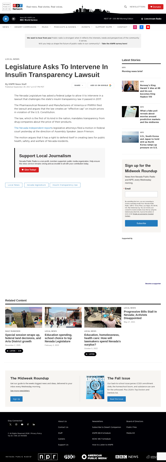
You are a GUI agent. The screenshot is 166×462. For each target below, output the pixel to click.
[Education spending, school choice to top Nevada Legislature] (63, 317)
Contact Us (63, 427)
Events (86, 27)
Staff (60, 433)
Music (45, 27)
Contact (122, 27)
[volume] (13, 19)
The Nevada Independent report (32, 128)
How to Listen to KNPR (102, 445)
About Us (62, 421)
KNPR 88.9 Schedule (101, 433)
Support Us (63, 445)
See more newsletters (20, 390)
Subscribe (141, 223)
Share (77, 85)
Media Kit (130, 433)
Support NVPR (104, 27)
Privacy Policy (36, 433)
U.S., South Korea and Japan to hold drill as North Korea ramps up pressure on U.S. (149, 142)
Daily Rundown (12, 331)
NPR (124, 67)
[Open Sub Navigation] (11, 27)
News (6, 27)
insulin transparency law (65, 185)
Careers (61, 439)
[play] (6, 18)
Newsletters (137, 6)
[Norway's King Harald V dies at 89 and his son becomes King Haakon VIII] (130, 86)
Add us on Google (99, 85)
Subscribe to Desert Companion (106, 427)
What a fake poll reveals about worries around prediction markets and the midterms (150, 116)
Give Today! (30, 170)
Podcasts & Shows (65, 27)
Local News (12, 59)
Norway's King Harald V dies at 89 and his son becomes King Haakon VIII (150, 91)
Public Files (131, 427)
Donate (157, 6)
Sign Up (16, 399)
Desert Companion (25, 27)
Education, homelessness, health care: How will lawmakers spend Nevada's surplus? (102, 339)
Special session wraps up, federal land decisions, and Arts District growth (23, 338)
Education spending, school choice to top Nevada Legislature (58, 338)
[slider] (17, 18)
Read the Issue (116, 399)
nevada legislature (36, 185)
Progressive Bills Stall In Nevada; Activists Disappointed (140, 315)
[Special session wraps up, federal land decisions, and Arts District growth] (23, 317)
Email (127, 189)
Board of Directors (134, 421)
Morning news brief (132, 71)
